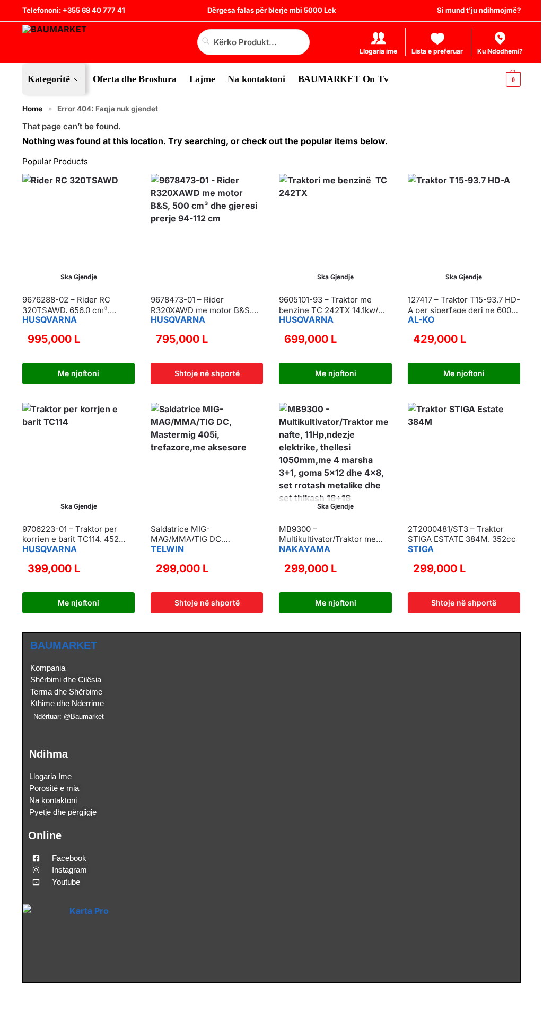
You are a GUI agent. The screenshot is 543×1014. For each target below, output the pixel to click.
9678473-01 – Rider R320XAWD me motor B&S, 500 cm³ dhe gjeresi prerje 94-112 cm (201, 305)
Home (32, 108)
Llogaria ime (378, 51)
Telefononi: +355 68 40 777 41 (73, 10)
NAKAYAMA (304, 549)
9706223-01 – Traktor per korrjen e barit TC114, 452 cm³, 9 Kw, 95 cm (70, 534)
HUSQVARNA (49, 319)
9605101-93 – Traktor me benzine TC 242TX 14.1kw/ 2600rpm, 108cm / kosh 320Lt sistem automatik (334, 305)
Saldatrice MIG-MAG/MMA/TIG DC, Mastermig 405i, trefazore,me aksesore (207, 534)
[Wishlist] (30, 190)
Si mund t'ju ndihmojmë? (479, 10)
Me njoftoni (78, 373)
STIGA (421, 549)
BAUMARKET (63, 645)
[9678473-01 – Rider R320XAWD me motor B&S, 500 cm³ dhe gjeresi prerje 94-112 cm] (207, 230)
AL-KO (421, 319)
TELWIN (167, 549)
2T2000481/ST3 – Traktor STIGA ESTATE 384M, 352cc (462, 534)
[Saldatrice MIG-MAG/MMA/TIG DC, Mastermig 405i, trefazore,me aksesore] (207, 459)
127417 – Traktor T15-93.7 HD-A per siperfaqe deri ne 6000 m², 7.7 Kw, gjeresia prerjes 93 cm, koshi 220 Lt (464, 305)
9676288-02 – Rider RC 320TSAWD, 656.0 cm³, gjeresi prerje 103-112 (66, 305)
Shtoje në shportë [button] (207, 373)
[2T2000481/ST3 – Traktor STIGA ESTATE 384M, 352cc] (464, 459)
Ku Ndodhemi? (500, 51)
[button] (504, 79)
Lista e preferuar (437, 51)
